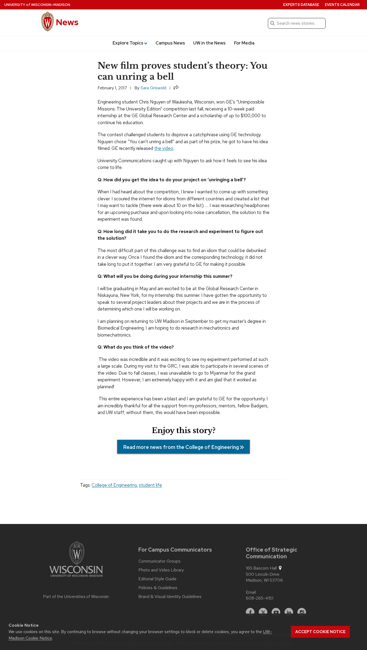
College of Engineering (114, 485)
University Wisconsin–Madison (37, 4)
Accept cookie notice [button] (320, 631)
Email (251, 592)
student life (150, 485)
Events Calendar (342, 4)
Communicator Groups (159, 561)
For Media (244, 43)
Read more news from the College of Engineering (181, 447)
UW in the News (209, 43)
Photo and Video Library (161, 570)
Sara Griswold (153, 88)
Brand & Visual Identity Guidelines (170, 596)
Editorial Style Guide (157, 579)
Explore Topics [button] (128, 43)
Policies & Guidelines (157, 587)
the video (163, 148)
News (67, 22)
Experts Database (301, 4)
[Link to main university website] (76, 560)
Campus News (170, 43)
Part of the (76, 596)
